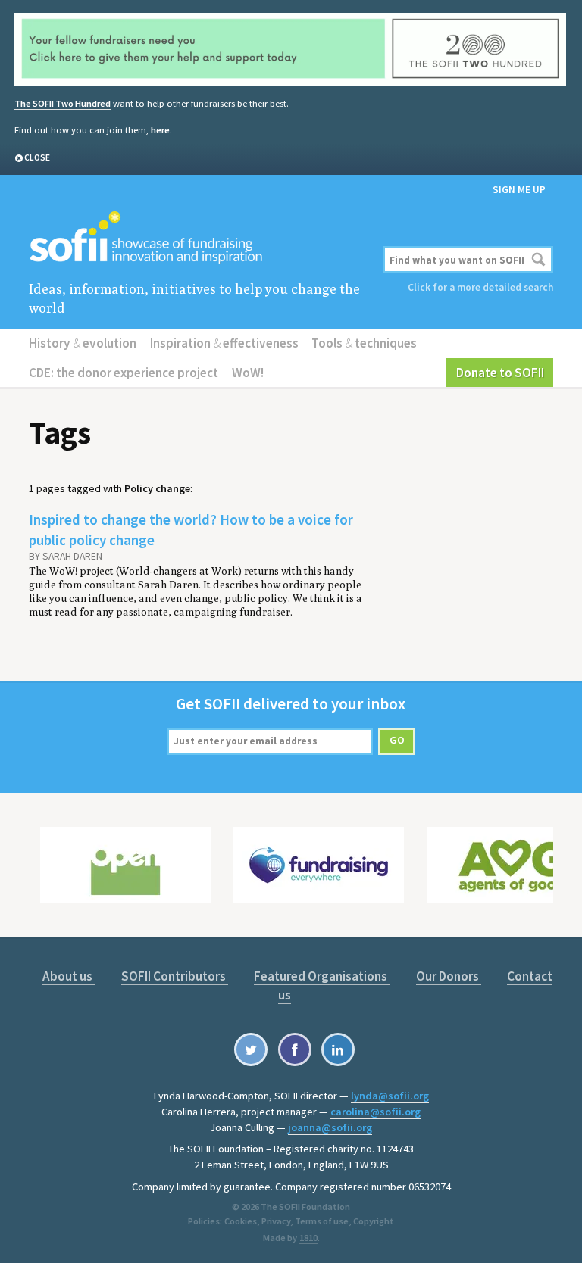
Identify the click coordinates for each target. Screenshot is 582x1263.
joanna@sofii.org (330, 1127)
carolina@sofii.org (375, 1111)
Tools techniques (364, 343)
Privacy (275, 1221)
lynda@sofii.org (390, 1095)
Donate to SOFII (500, 372)
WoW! (248, 372)
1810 (308, 1237)
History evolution (82, 343)
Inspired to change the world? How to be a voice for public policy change (191, 529)
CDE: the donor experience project (123, 372)
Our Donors (448, 976)
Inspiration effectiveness (224, 343)
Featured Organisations (322, 976)
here (160, 130)
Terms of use (322, 1221)
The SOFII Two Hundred (62, 103)
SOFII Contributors (174, 976)
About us (68, 976)
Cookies (240, 1221)
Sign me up (519, 189)
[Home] (202, 238)
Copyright (373, 1221)
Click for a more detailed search (480, 287)
